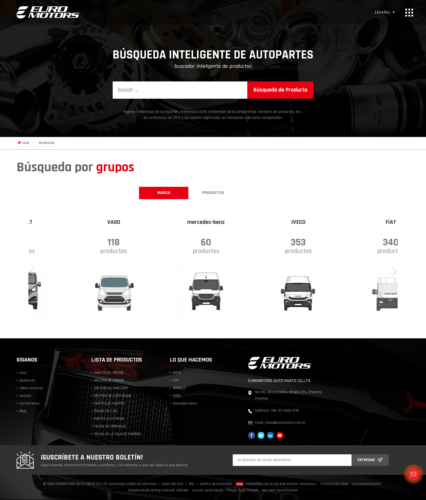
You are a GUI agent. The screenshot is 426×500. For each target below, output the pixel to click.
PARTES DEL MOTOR (108, 373)
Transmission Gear (334, 484)
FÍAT (176, 381)
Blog (22, 411)
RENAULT (179, 388)
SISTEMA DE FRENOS (109, 381)
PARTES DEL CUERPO (109, 403)
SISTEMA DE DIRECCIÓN (111, 388)
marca (163, 193)
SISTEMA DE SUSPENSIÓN (112, 396)
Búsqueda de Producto (280, 90)
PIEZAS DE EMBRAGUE (110, 426)
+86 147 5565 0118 (284, 411)
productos (213, 193)
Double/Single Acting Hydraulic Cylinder (158, 490)
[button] (394, 271)
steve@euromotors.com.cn (285, 423)
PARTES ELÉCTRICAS (109, 419)
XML (192, 484)
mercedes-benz (185, 403)
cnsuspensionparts (366, 484)
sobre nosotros (31, 388)
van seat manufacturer (280, 490)
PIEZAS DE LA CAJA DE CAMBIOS (117, 434)
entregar (366, 460)
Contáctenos (29, 403)
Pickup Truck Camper (242, 490)
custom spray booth (207, 490)
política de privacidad (216, 484)
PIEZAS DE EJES (106, 411)
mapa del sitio (172, 484)
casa (25, 143)
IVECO (177, 373)
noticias (25, 396)
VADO (177, 396)
